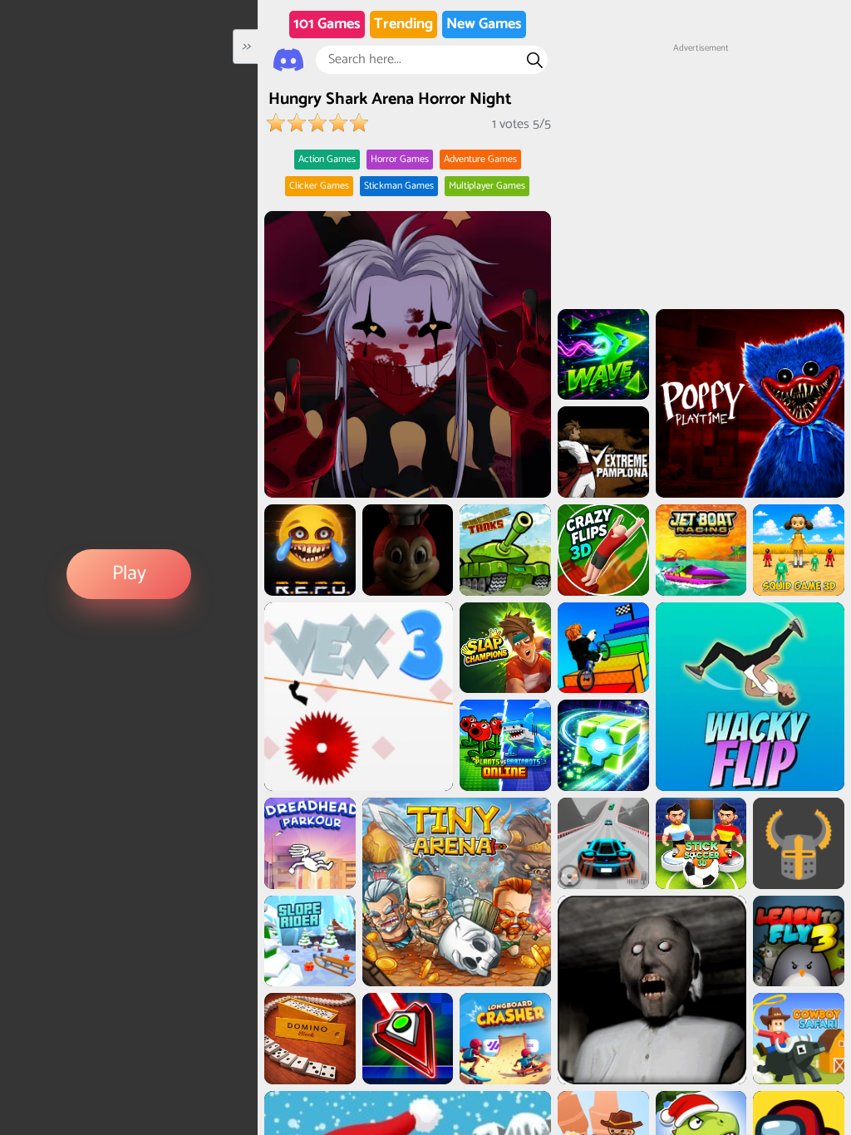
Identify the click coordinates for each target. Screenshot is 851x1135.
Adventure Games (480, 159)
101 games (327, 24)
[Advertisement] (700, 159)
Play (129, 574)
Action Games (327, 159)
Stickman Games (399, 186)
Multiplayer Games (487, 186)
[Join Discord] (288, 60)
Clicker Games (319, 186)
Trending (403, 24)
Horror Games (400, 159)
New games (484, 24)
